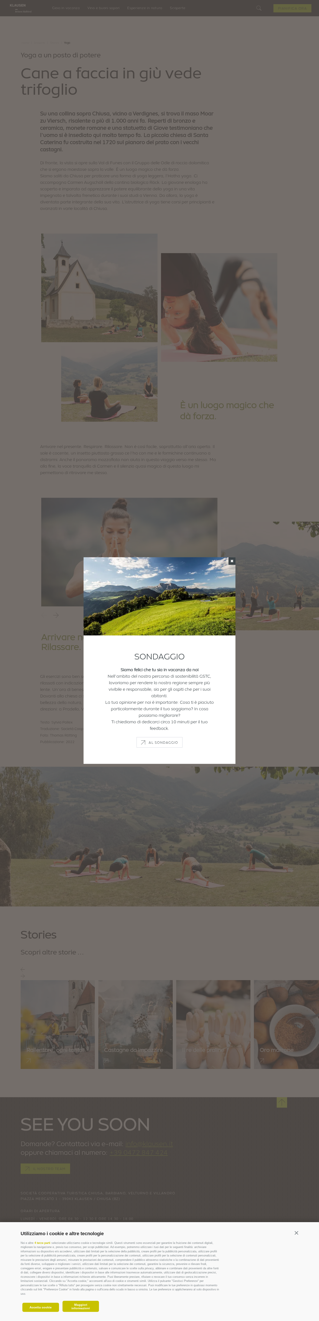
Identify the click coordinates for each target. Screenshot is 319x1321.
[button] (296, 1233)
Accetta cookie (41, 1307)
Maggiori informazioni (80, 1306)
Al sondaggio (163, 742)
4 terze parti (42, 1243)
